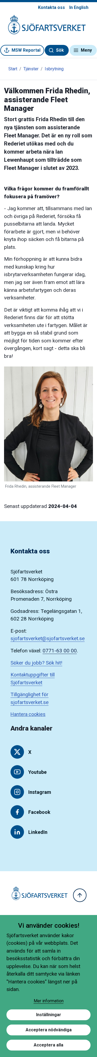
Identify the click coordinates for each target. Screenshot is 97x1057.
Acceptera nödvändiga (49, 1029)
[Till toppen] (79, 895)
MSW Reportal (26, 50)
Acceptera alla (48, 1045)
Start (12, 68)
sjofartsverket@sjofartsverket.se (48, 638)
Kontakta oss (51, 7)
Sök (60, 50)
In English (78, 7)
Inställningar (48, 1014)
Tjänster (31, 68)
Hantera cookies (28, 714)
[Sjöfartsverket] (43, 27)
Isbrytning (54, 68)
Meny (86, 50)
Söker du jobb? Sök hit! (36, 663)
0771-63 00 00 (60, 651)
